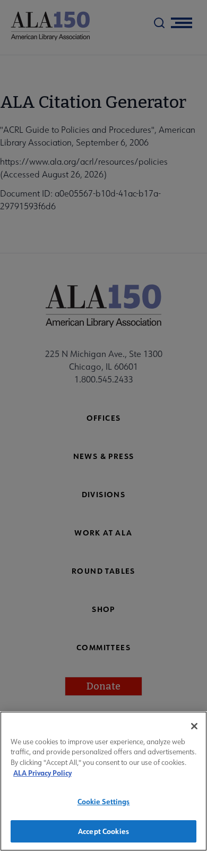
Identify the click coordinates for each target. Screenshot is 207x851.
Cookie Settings (103, 801)
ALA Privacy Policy (42, 772)
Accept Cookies (103, 831)
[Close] (194, 726)
